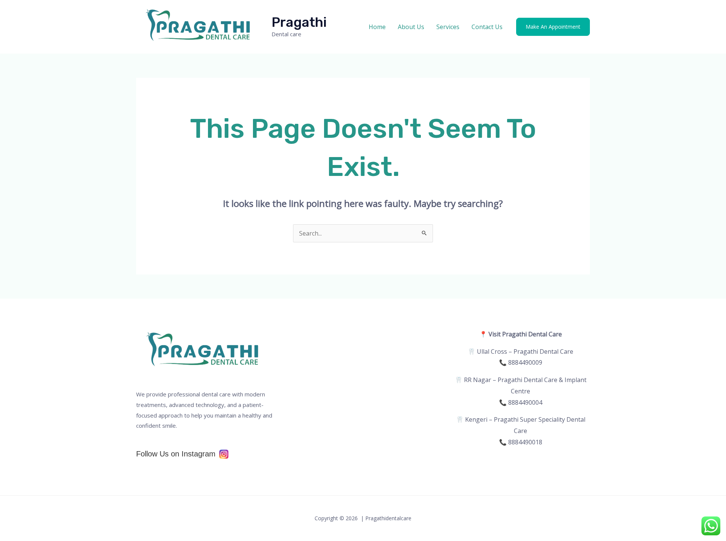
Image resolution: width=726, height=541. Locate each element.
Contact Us (487, 27)
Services (447, 27)
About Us (411, 27)
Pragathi (299, 22)
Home (377, 27)
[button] (553, 27)
